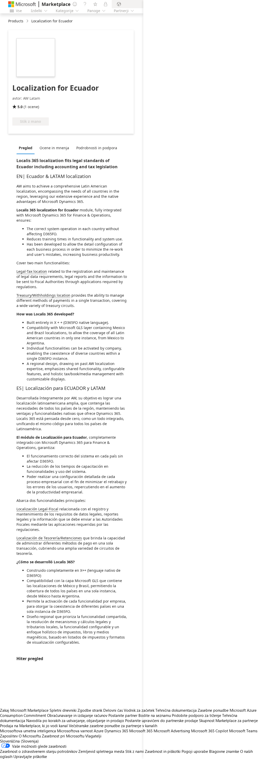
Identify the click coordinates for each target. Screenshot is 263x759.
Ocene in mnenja (54, 147)
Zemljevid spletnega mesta (101, 751)
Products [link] (15, 20)
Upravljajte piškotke (30, 756)
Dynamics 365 (116, 730)
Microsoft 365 (141, 730)
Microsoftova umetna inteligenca (28, 730)
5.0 (20, 106)
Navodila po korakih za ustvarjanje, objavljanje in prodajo (75, 720)
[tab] (26, 147)
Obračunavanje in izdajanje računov (77, 715)
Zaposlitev (9, 735)
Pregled (25, 147)
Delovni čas (113, 710)
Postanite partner (122, 715)
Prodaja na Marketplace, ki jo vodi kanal (34, 725)
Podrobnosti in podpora (96, 147)
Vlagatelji (93, 735)
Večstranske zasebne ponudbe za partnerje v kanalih (113, 725)
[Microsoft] (22, 4)
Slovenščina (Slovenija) (19, 741)
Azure (99, 730)
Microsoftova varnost (75, 730)
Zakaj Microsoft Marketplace (24, 710)
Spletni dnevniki (63, 710)
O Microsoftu (30, 735)
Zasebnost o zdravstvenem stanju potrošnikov (38, 751)
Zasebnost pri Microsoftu (63, 735)
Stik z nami (134, 751)
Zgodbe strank (90, 710)
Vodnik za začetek (139, 710)
